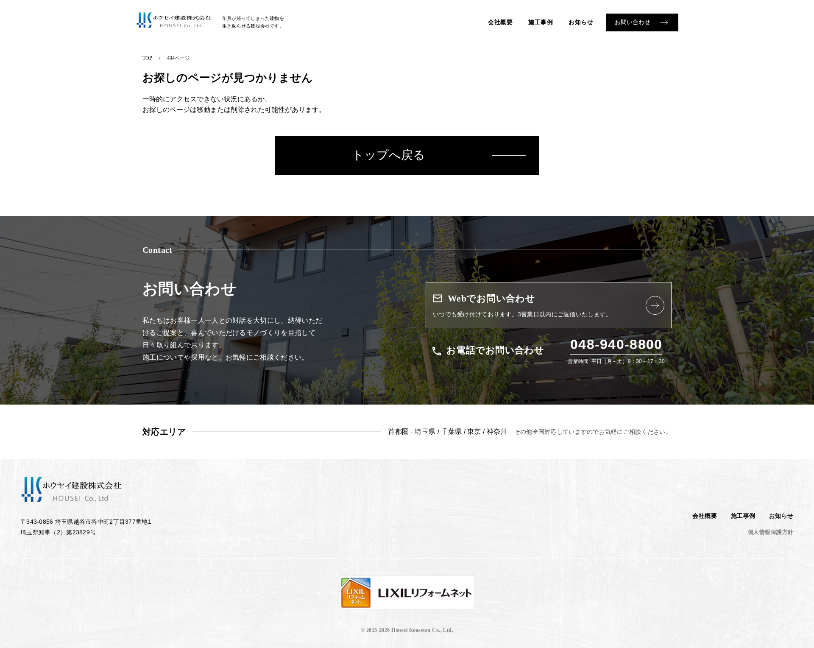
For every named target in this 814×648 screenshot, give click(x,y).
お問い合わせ (632, 22)
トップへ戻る (388, 155)
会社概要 (500, 22)
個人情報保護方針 (771, 532)
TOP (147, 58)
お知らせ (581, 22)
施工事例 (540, 22)
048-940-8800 (616, 344)
